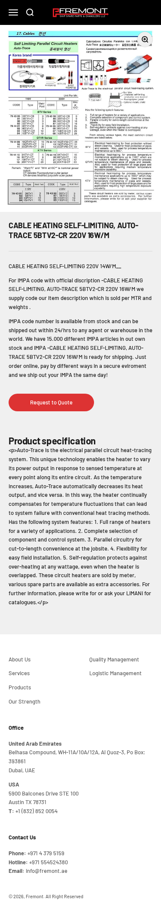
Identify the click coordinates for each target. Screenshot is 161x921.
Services (19, 673)
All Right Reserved (64, 896)
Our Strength (24, 701)
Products (20, 687)
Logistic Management (115, 673)
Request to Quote (51, 402)
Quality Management (114, 659)
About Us (19, 659)
